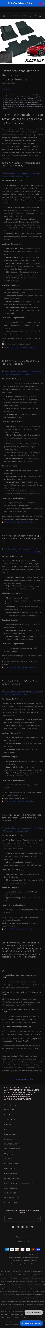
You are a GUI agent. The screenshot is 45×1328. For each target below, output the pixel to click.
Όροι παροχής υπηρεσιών (30, 1257)
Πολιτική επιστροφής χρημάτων (28, 1254)
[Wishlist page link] (30, 16)
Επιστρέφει (8, 1139)
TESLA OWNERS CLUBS (12, 1149)
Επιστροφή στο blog (24, 1079)
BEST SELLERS (9, 1110)
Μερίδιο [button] (7, 90)
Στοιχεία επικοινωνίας (30, 1260)
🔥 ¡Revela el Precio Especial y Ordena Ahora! (18, 522)
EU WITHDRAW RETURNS (12, 1144)
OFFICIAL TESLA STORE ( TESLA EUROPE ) (18, 1183)
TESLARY (14, 1254)
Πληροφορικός (9, 1134)
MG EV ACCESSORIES (11, 1203)
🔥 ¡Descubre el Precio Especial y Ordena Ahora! (19, 347)
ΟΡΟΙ (6, 1129)
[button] (4, 15)
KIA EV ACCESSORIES (11, 1198)
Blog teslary (8, 1154)
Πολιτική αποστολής (16, 1260)
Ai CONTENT (8, 1159)
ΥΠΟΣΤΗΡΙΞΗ (9, 1119)
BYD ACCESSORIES (10, 1188)
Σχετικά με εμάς (10, 1105)
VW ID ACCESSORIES (11, 1193)
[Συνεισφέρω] (38, 1218)
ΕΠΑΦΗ (7, 1115)
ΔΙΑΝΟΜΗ (8, 1124)
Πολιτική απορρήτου (15, 1257)
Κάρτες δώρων (9, 1168)
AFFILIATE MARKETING (12, 1178)
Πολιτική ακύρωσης (30, 1264)
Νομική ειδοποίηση (16, 1264)
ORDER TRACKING (10, 1173)
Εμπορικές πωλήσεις (12, 1164)
